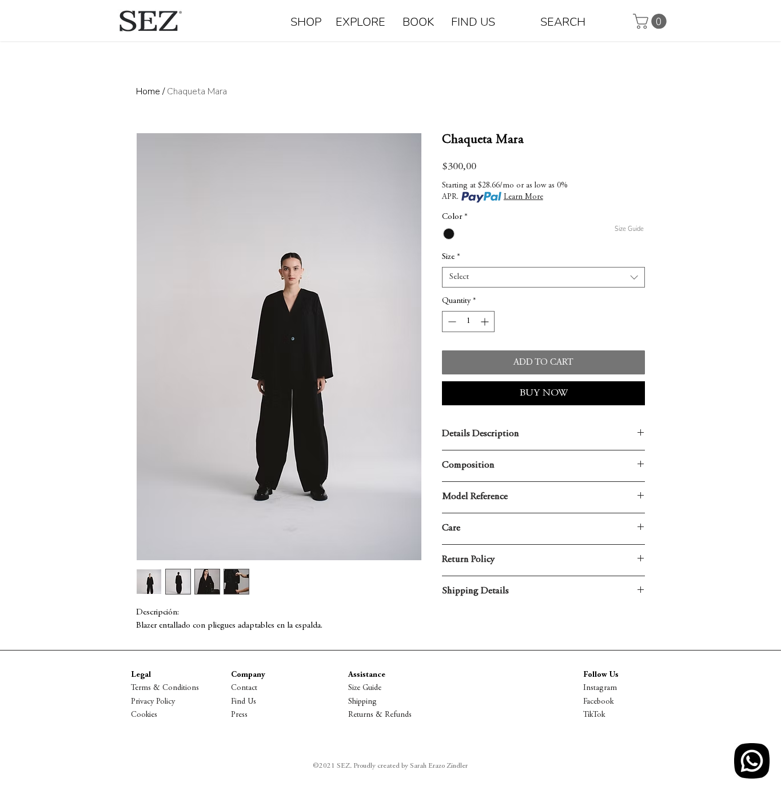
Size (451, 257)
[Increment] (486, 322)
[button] (651, 21)
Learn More (523, 197)
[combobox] (543, 277)
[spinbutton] (468, 322)
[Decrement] (451, 322)
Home (148, 91)
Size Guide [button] (364, 688)
